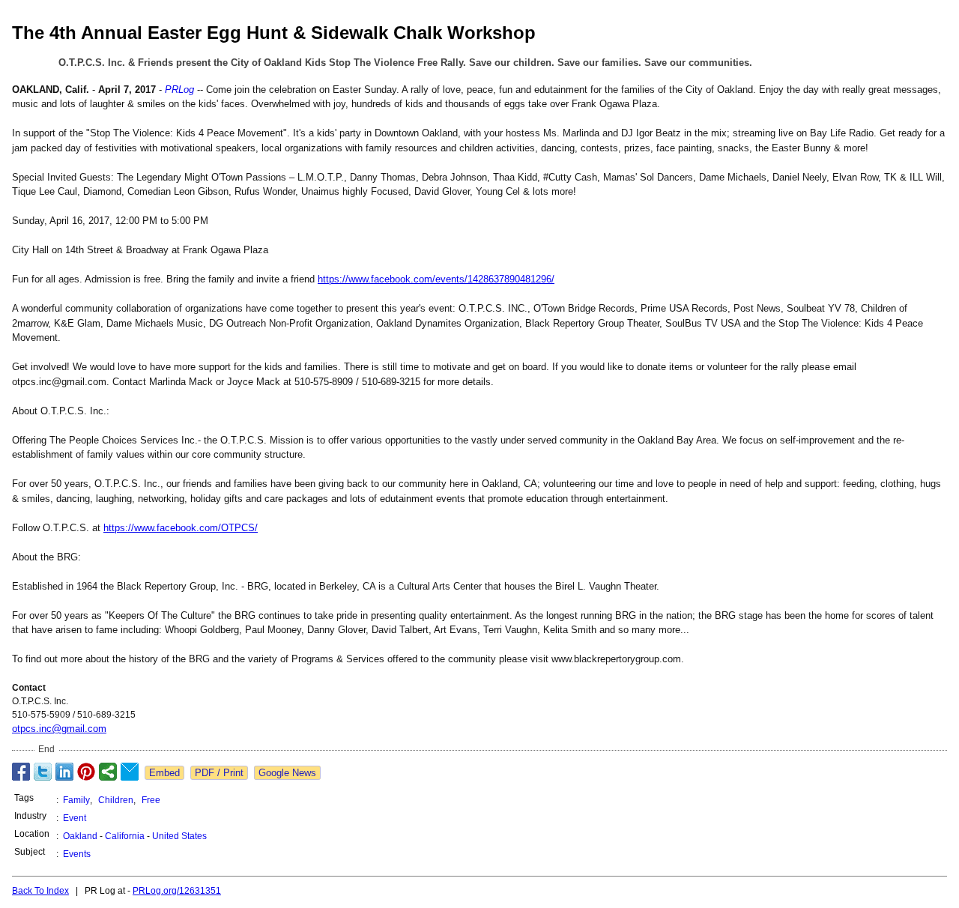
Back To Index (40, 891)
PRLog (179, 89)
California (125, 836)
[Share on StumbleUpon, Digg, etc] (108, 772)
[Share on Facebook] (21, 772)
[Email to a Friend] (130, 772)
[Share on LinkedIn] (64, 772)
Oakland (80, 836)
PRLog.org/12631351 (177, 891)
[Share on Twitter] (43, 772)
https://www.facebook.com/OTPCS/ (180, 527)
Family (76, 800)
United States (179, 836)
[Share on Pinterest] (86, 772)
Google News (287, 772)
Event (74, 818)
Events (77, 854)
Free (151, 800)
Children (115, 800)
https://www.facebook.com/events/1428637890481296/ (436, 279)
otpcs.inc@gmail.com (59, 728)
